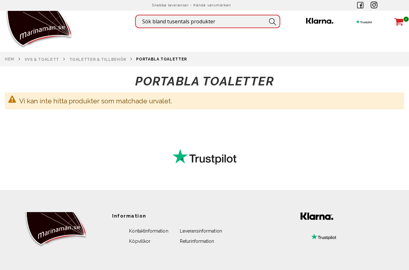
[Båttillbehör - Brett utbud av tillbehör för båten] (39, 38)
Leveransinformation (201, 231)
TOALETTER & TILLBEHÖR (97, 59)
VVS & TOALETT (42, 59)
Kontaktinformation (148, 231)
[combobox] (208, 21)
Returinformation (197, 241)
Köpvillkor (139, 241)
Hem (9, 59)
